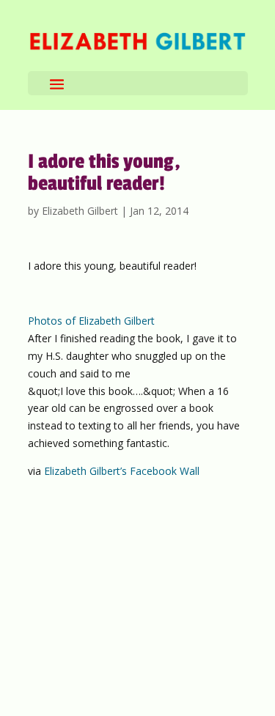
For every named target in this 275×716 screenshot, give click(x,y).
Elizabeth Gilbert (80, 211)
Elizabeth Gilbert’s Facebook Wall (121, 471)
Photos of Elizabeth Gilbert (91, 321)
